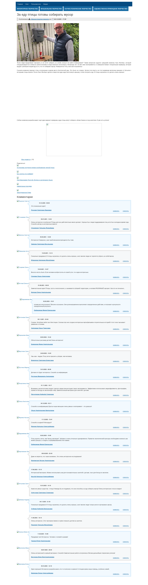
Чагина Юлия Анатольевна (40, 541)
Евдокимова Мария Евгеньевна (45, 310)
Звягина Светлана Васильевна (42, 244)
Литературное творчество (27, 9)
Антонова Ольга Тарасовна (40, 328)
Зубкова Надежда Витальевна (41, 509)
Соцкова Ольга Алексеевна (40, 276)
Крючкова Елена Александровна (42, 573)
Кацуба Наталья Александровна (42, 477)
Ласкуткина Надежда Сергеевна (42, 394)
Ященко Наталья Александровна (42, 426)
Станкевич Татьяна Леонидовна (42, 228)
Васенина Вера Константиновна (42, 557)
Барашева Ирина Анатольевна (42, 344)
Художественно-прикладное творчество (110, 9)
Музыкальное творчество (51, 9)
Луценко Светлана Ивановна (41, 210)
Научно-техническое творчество (78, 9)
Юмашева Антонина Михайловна (42, 260)
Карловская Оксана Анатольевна (42, 461)
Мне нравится (26, 159)
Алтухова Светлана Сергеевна (42, 493)
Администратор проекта (40, 19)
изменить (116, 211)
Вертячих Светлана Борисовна (42, 360)
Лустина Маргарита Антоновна (42, 376)
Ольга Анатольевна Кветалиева (42, 410)
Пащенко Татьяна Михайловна (42, 525)
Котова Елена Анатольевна (41, 292)
